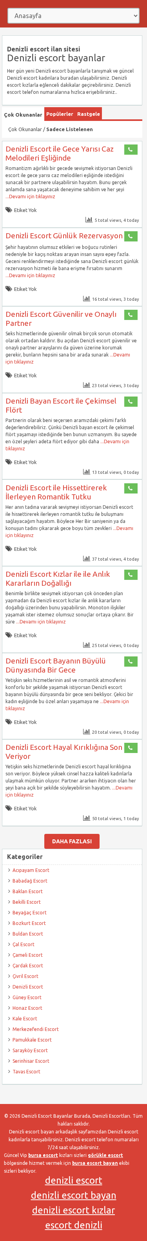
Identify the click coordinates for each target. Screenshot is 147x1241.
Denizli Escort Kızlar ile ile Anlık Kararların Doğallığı (57, 578)
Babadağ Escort (30, 880)
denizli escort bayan (73, 1195)
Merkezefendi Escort (36, 1029)
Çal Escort (23, 944)
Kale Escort (25, 1018)
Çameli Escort (28, 955)
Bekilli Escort (27, 902)
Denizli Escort (28, 986)
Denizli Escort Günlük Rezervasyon (64, 235)
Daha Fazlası (72, 841)
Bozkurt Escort (29, 923)
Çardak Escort (28, 965)
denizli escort (73, 1180)
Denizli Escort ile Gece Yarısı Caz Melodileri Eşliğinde (59, 153)
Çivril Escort (25, 976)
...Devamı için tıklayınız (30, 196)
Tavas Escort (26, 1071)
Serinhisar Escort (31, 1061)
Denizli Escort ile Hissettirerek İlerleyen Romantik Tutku (56, 492)
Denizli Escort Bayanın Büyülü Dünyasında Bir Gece (55, 665)
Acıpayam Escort (31, 870)
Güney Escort (27, 997)
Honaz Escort (27, 1008)
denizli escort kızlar (73, 1210)
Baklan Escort (28, 891)
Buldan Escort (28, 933)
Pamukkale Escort (32, 1039)
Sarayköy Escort (30, 1050)
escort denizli (73, 1225)
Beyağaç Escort (30, 912)
